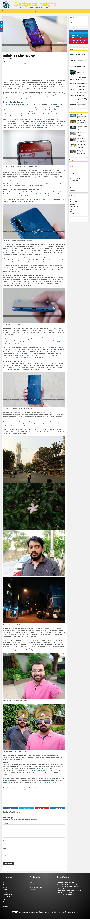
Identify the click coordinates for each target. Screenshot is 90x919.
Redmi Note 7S (44, 782)
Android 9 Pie (11, 246)
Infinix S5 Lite (9, 104)
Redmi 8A (23, 357)
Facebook (5, 252)
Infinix (57, 106)
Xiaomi (38, 125)
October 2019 (73, 204)
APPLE (71, 166)
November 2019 (73, 201)
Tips (71, 187)
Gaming (25, 11)
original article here (39, 787)
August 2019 (73, 209)
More (75, 11)
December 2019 (73, 199)
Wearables (67, 11)
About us (32, 882)
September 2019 (74, 206)
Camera (52, 11)
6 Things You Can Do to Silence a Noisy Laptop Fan (69, 880)
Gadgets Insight (35, 4)
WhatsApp (31, 279)
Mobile (45, 11)
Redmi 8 (5, 782)
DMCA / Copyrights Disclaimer (37, 887)
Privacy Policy (33, 889)
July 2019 (72, 211)
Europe (59, 11)
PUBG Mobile (60, 341)
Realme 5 (38, 193)
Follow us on (78, 30)
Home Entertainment (75, 178)
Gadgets (9, 11)
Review (30, 104)
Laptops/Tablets (35, 11)
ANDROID (6, 62)
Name (5, 841)
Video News (17, 11)
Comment (6, 823)
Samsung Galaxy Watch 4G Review (65, 882)
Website (5, 855)
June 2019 (72, 213)
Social (71, 185)
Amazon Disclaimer (35, 884)
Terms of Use (69, 912)
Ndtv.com (26, 787)
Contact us (32, 880)
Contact (83, 11)
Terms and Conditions (35, 892)
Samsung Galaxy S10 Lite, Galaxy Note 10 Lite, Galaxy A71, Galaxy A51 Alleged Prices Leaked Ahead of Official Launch (70, 886)
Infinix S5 (25, 104)
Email (5, 848)
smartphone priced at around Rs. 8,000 (35, 770)
